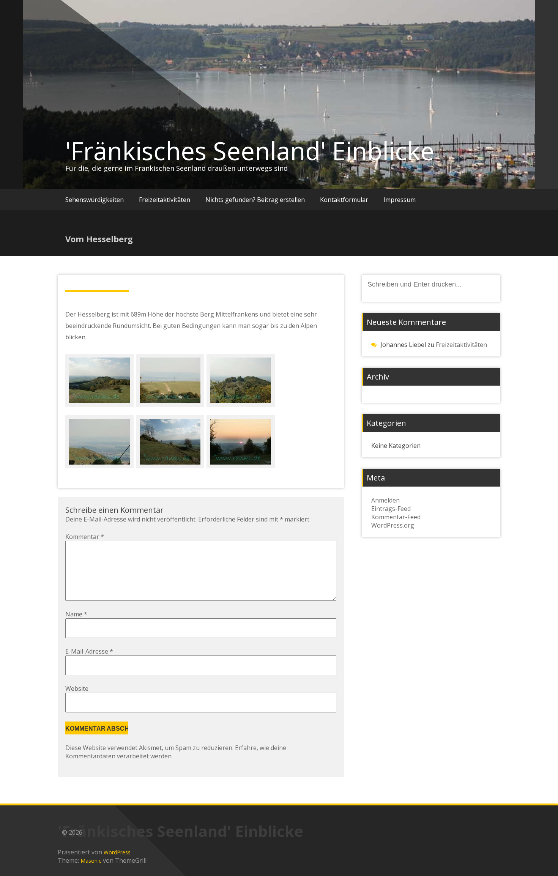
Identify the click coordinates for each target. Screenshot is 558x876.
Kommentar (84, 537)
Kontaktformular (344, 199)
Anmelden (385, 500)
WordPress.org (392, 525)
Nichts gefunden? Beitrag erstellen (255, 199)
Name (76, 614)
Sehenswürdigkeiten (94, 199)
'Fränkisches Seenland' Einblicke (249, 150)
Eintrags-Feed (391, 508)
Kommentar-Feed (396, 517)
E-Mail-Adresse (89, 651)
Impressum (399, 199)
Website (76, 688)
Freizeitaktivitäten (164, 199)
